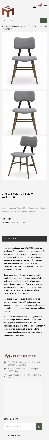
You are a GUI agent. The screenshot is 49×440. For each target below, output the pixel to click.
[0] (39, 6)
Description (10, 239)
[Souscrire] (39, 426)
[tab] (24, 239)
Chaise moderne (18, 26)
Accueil (5, 26)
